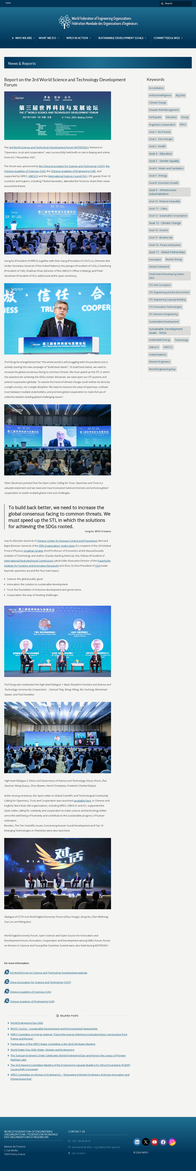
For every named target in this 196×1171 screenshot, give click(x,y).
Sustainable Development (164, 321)
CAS (97, 565)
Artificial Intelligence (160, 95)
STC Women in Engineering (163, 314)
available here (82, 800)
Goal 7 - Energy (158, 175)
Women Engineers (159, 361)
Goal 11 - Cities (158, 208)
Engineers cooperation (162, 124)
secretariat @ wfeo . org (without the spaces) (96, 1147)
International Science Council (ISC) (67, 176)
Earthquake (155, 117)
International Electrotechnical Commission (28, 560)
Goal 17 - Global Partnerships (167, 252)
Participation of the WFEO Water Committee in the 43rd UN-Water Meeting (53, 1044)
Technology (181, 340)
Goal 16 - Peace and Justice (165, 245)
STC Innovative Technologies (165, 307)
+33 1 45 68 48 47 (81, 1141)
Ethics (183, 124)
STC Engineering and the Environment (169, 292)
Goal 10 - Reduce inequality (164, 201)
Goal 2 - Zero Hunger (161, 139)
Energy (185, 117)
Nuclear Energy (174, 259)
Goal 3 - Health (157, 146)
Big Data (180, 95)
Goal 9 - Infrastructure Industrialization (162, 192)
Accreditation (156, 88)
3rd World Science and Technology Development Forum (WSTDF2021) (49, 147)
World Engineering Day (162, 369)
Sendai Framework (159, 266)
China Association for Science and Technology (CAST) (40, 982)
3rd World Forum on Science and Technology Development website (48, 972)
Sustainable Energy (159, 339)
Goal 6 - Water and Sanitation (166, 168)
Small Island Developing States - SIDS (167, 276)
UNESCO (33, 176)
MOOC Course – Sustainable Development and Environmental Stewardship (54, 1028)
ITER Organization (49, 545)
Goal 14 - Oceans (158, 230)
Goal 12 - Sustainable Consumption (168, 215)
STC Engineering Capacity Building (167, 299)
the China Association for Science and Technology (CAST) (72, 166)
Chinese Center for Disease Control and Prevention (67, 540)
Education (171, 117)
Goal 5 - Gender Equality (164, 161)
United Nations (157, 354)
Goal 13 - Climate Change (165, 223)
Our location (78, 1153)
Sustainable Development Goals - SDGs (166, 331)
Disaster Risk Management (164, 110)
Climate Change (157, 102)
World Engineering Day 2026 (27, 1023)
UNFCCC (168, 347)
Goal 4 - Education (160, 153)
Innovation (155, 259)
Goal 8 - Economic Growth (163, 183)
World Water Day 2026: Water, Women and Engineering (42, 1049)
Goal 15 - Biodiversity (160, 237)
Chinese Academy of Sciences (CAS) (30, 992)
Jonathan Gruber (33, 550)
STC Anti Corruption (160, 285)
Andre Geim (68, 545)
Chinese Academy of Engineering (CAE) (73, 171)
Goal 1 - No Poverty (160, 132)
